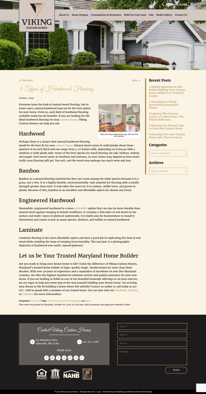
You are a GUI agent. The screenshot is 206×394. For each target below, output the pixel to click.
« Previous (26, 80)
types (88, 301)
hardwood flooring (71, 301)
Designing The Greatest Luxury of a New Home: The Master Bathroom (166, 116)
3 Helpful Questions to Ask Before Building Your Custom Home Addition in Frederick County (167, 91)
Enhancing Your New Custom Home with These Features (167, 136)
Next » (136, 80)
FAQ (151, 14)
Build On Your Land (135, 14)
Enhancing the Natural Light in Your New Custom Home (166, 127)
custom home (54, 301)
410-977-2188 (176, 4)
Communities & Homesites (106, 14)
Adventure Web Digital (143, 392)
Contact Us (181, 14)
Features (35, 301)
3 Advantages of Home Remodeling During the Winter (163, 104)
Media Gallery (164, 14)
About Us (64, 14)
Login (99, 392)
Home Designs (80, 14)
